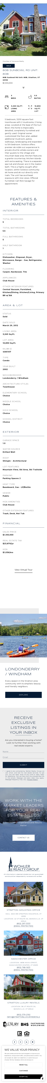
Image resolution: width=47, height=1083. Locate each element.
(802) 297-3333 (23, 923)
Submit (23, 765)
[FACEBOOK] (14, 1042)
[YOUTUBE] (32, 1042)
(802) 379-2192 (23, 1015)
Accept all (23, 1076)
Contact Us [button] (24, 838)
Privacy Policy (32, 779)
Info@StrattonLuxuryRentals (23, 1017)
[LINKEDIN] (26, 1042)
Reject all (23, 1065)
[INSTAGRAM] (20, 1042)
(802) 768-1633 (23, 967)
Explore (23, 695)
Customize (23, 1071)
